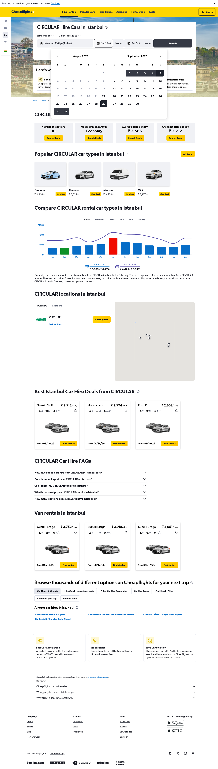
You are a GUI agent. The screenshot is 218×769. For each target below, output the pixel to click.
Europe (43, 100)
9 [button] (58, 88)
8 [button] (104, 80)
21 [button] (96, 96)
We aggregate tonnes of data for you (55, 692)
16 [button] (57, 96)
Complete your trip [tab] (46, 598)
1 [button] (103, 73)
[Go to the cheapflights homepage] (23, 12)
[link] (53, 138)
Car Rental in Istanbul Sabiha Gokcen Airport (111, 614)
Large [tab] (112, 219)
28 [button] (96, 103)
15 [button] (103, 88)
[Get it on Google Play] (175, 723)
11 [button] (73, 88)
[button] (214, 3)
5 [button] (81, 80)
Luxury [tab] (141, 219)
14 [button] (96, 88)
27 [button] (88, 103)
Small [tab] (87, 219)
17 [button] (65, 96)
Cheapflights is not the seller (51, 686)
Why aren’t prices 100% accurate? (54, 697)
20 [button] (88, 96)
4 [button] (73, 80)
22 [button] (103, 96)
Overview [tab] (42, 305)
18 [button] (73, 96)
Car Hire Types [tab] (141, 591)
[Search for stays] (5, 28)
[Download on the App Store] (175, 730)
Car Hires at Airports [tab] (47, 591)
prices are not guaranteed (98, 677)
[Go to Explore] (5, 42)
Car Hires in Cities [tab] (164, 591)
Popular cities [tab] (70, 598)
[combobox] (45, 35)
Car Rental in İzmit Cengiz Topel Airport (162, 614)
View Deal (61, 194)
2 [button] (58, 80)
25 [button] (73, 103)
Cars (35, 100)
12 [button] (80, 88)
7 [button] (96, 80)
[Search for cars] (5, 35)
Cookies (55, 3)
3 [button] (65, 80)
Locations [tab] (57, 305)
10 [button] (65, 88)
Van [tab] (131, 219)
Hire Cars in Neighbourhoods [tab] (79, 591)
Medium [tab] (99, 219)
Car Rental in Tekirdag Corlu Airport (53, 619)
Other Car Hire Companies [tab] (114, 591)
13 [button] (88, 88)
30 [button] (57, 111)
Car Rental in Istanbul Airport (50, 614)
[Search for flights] (5, 21)
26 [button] (80, 103)
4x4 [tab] (122, 219)
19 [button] (80, 96)
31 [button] (65, 111)
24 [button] (65, 103)
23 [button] (57, 103)
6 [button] (88, 80)
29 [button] (103, 103)
